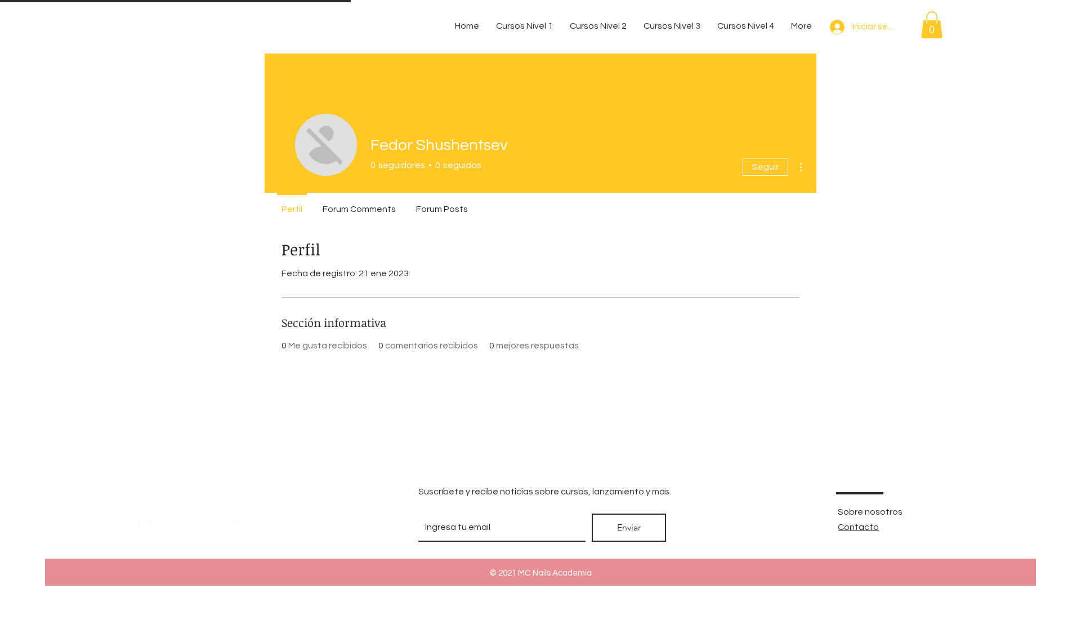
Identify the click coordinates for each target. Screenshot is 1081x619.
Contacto (858, 527)
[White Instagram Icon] (226, 526)
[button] (932, 24)
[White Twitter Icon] (186, 526)
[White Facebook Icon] (145, 526)
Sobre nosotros (870, 511)
